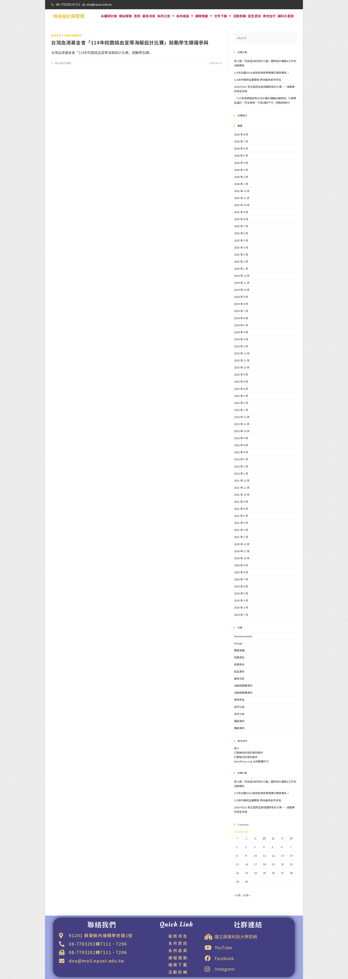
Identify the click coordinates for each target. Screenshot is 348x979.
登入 (236, 748)
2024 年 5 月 (241, 325)
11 (264, 855)
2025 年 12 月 (242, 191)
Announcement (243, 636)
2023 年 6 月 (241, 389)
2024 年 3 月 (241, 339)
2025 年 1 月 (241, 268)
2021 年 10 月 (242, 494)
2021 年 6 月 (241, 509)
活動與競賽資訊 (73, 35)
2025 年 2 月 (241, 261)
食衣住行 (269, 15)
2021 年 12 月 (242, 480)
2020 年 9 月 (241, 565)
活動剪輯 (239, 15)
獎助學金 (239, 699)
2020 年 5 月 (241, 593)
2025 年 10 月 (242, 205)
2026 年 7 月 (241, 141)
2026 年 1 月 (241, 184)
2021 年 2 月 (241, 530)
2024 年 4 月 (241, 332)
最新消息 (148, 15)
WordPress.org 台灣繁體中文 (251, 761)
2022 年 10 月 (242, 431)
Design (238, 643)
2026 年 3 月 (241, 170)
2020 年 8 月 (241, 572)
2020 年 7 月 (241, 579)
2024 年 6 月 (241, 318)
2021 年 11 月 (242, 487)
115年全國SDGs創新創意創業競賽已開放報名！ (261, 72)
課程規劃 (201, 15)
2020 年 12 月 (242, 544)
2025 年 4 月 (241, 247)
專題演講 (239, 650)
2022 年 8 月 (241, 445)
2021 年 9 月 (241, 501)
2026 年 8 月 (241, 134)
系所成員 (182, 15)
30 (246, 881)
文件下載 (220, 15)
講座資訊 (239, 721)
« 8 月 (237, 895)
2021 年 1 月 (241, 537)
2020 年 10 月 (242, 558)
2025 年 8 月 (241, 219)
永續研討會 (109, 15)
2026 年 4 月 (241, 163)
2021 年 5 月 (241, 516)
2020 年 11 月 (242, 551)
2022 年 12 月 (242, 417)
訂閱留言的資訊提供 (246, 757)
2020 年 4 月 (241, 600)
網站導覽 (125, 15)
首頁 (137, 15)
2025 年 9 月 (241, 212)
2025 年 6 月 (241, 233)
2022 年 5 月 (241, 459)
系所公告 (163, 15)
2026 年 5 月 (241, 155)
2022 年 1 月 (241, 473)
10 (255, 855)
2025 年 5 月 (241, 240)
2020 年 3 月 (241, 607)
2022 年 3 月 (241, 466)
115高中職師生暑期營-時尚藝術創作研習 (257, 79)
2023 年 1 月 (241, 410)
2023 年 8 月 (241, 381)
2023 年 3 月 (241, 403)
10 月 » (246, 895)
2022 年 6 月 (241, 452)
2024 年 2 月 (241, 346)
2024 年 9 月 (241, 297)
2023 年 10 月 (242, 367)
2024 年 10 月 (242, 290)
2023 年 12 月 (242, 353)
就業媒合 (239, 657)
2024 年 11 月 (242, 283)
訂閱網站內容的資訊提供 (248, 752)
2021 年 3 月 (241, 523)
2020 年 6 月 (241, 586)
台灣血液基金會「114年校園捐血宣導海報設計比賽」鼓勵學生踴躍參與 (130, 42)
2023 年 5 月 (241, 396)
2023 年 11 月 (242, 360)
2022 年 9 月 (241, 438)
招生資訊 (254, 15)
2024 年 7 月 (241, 311)
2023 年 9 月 (241, 374)
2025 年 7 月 (241, 226)
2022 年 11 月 (242, 424)
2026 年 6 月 (241, 148)
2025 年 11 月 (242, 198)
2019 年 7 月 (241, 615)
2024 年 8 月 (241, 304)
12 (273, 855)
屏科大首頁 (286, 15)
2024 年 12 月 (242, 276)
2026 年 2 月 (241, 177)
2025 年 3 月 (241, 254)
